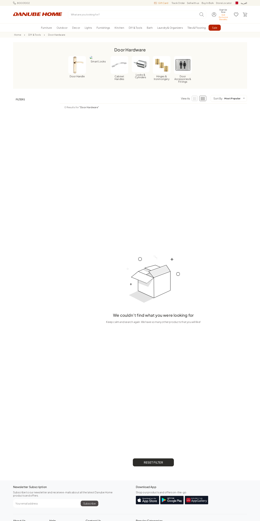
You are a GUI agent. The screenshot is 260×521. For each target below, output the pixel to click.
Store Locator (224, 3)
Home (17, 34)
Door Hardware (56, 34)
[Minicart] (245, 14)
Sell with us (193, 3)
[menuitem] (46, 27)
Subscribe (89, 503)
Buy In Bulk (208, 3)
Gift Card (163, 3)
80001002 (23, 3)
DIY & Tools (34, 34)
